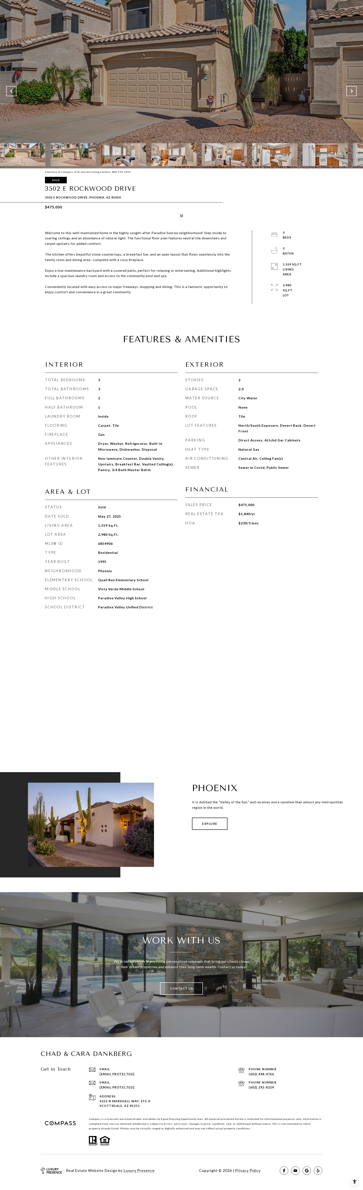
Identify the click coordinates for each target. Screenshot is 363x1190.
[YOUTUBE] (295, 1170)
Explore (209, 823)
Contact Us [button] (181, 988)
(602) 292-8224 (261, 1087)
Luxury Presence (139, 1170)
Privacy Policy (248, 1170)
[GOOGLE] (306, 1170)
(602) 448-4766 (261, 1074)
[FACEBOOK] (284, 1170)
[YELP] (318, 1170)
